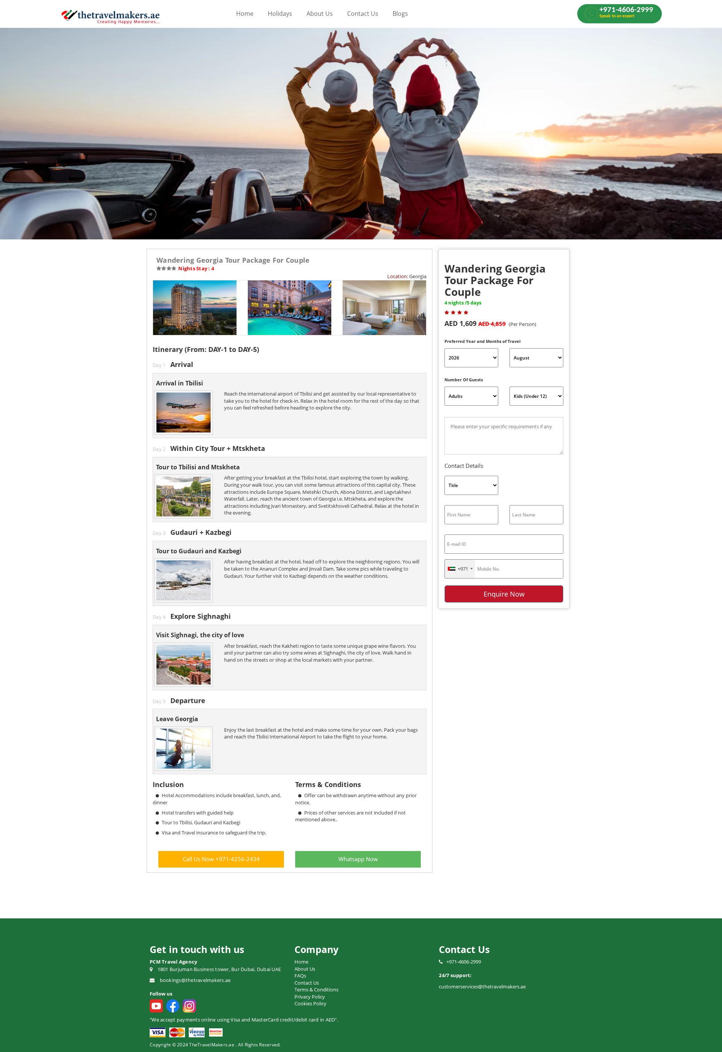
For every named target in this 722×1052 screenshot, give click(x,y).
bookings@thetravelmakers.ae (195, 980)
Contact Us (362, 13)
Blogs (400, 13)
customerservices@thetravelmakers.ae (482, 986)
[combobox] (460, 569)
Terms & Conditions (316, 989)
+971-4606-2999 (463, 961)
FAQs (300, 975)
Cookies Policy (310, 1003)
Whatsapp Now (358, 859)
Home (244, 13)
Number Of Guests (463, 379)
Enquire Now (504, 593)
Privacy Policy (309, 996)
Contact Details (463, 465)
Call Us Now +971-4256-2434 (221, 859)
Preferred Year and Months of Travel (482, 341)
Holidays (280, 13)
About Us (319, 13)
